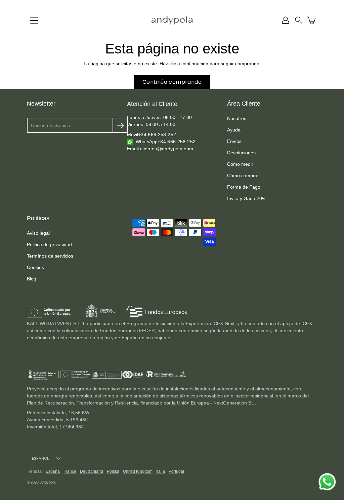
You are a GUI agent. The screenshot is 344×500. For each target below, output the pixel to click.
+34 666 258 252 (157, 134)
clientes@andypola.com (166, 148)
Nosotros (236, 118)
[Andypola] (172, 20)
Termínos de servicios (50, 256)
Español (40, 458)
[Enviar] (120, 125)
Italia (160, 471)
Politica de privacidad (49, 244)
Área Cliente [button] (243, 103)
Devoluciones (241, 152)
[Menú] (34, 20)
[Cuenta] (285, 20)
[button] (298, 20)
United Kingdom (138, 471)
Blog (31, 278)
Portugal (176, 471)
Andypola (47, 482)
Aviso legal (38, 233)
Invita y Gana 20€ (246, 198)
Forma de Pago (243, 187)
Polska (113, 471)
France (69, 471)
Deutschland (91, 471)
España (53, 471)
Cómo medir (240, 164)
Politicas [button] (38, 218)
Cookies (35, 267)
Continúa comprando (172, 82)
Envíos (234, 141)
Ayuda (234, 129)
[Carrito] (311, 20)
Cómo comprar (243, 175)
